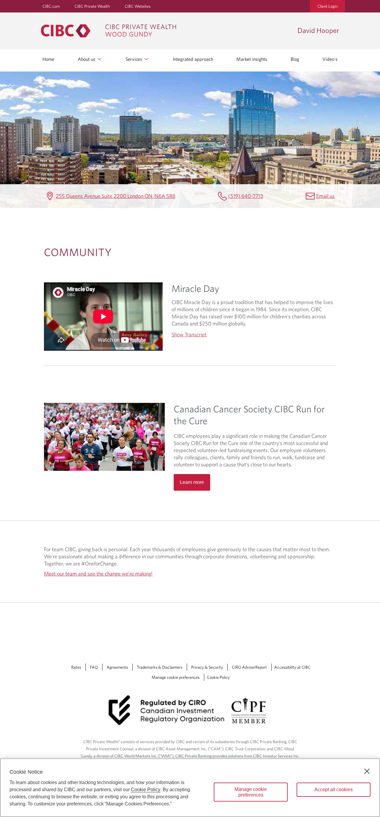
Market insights (251, 59)
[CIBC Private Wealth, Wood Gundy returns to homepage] (166, 30)
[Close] (366, 771)
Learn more (192, 482)
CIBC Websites (138, 6)
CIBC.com (51, 6)
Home (48, 59)
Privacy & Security (207, 667)
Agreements (117, 667)
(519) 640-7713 (245, 196)
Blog (295, 59)
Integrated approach (193, 59)
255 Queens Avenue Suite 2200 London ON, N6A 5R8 (115, 196)
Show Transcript (189, 334)
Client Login (327, 6)
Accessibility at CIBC (292, 667)
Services (134, 59)
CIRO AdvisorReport (249, 667)
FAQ (94, 667)
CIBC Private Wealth (92, 6)
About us (87, 59)
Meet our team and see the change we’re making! (98, 573)
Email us (325, 196)
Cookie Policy (218, 677)
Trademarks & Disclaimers (159, 667)
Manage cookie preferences (176, 677)
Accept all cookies (333, 789)
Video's (330, 59)
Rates (76, 667)
